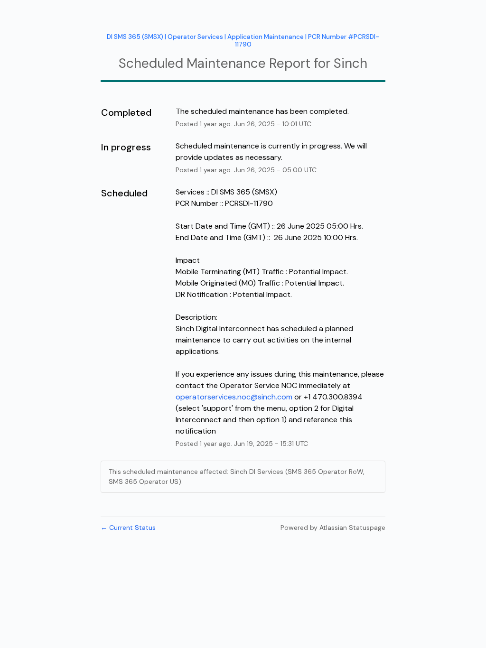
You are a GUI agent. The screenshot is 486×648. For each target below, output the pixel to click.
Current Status (128, 527)
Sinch (350, 63)
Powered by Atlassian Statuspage (332, 527)
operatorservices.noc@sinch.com (234, 397)
